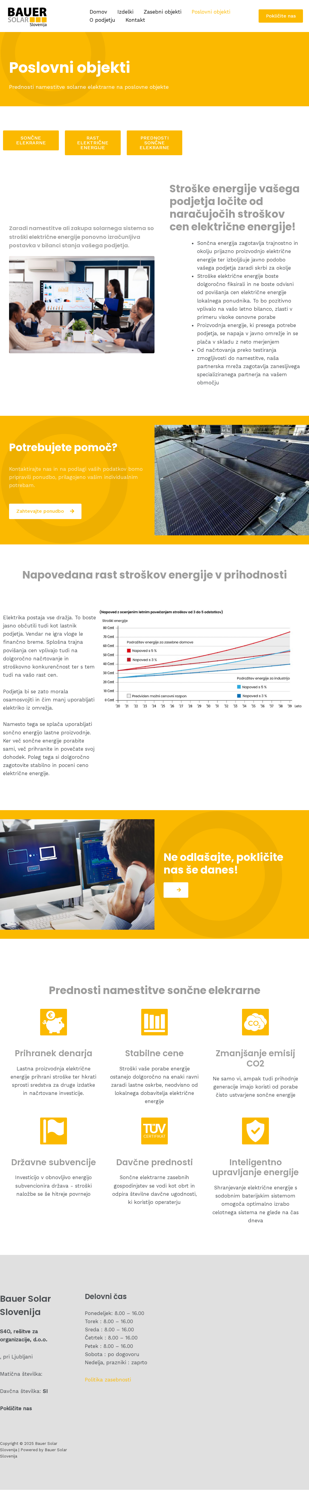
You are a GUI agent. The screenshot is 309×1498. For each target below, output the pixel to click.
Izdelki (125, 12)
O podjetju (102, 20)
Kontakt (135, 20)
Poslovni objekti (211, 12)
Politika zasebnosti (108, 1380)
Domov (98, 12)
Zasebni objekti (162, 12)
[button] (31, 140)
